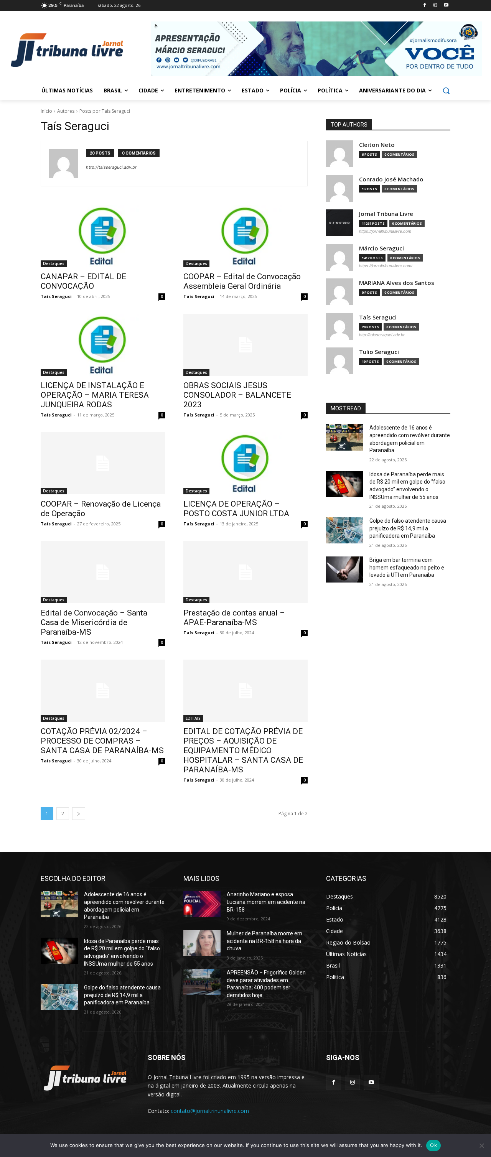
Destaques (53, 263)
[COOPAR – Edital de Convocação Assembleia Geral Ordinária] (245, 236)
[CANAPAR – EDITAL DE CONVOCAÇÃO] (103, 236)
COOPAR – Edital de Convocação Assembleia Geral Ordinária (242, 281)
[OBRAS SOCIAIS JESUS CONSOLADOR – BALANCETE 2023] (245, 345)
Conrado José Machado (391, 179)
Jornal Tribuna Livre (386, 213)
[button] (446, 90)
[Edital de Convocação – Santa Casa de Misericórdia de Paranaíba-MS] (103, 572)
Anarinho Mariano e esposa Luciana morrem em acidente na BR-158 (266, 901)
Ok (433, 1145)
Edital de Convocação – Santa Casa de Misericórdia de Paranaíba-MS (94, 622)
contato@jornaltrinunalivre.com (210, 1110)
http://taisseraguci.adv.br (111, 167)
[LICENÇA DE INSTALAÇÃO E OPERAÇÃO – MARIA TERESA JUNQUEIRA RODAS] (103, 345)
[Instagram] (435, 5)
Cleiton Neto (377, 144)
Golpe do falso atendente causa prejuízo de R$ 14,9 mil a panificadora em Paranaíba (407, 528)
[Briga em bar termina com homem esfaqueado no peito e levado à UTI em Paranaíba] (344, 569)
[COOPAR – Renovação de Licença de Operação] (103, 463)
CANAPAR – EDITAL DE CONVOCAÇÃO (83, 281)
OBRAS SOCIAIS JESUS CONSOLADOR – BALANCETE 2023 (237, 395)
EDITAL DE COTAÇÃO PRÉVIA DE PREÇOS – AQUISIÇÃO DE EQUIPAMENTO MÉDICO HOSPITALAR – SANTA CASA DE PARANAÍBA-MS (243, 750)
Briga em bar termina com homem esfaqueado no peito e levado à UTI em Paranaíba (406, 567)
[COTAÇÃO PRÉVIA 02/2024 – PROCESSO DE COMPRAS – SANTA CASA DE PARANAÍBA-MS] (103, 691)
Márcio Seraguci (381, 248)
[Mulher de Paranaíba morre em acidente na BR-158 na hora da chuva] (202, 943)
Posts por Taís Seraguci (104, 111)
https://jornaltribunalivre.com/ (385, 265)
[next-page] (78, 813)
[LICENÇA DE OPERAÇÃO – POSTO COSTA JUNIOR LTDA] (245, 463)
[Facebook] (424, 5)
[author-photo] (67, 163)
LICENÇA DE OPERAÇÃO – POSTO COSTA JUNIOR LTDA (236, 508)
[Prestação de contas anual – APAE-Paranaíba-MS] (245, 572)
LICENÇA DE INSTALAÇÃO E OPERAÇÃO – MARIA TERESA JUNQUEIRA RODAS (95, 395)
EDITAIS (193, 718)
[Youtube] (446, 5)
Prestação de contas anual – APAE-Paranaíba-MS (234, 617)
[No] (481, 1145)
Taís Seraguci (56, 296)
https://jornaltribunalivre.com (385, 231)
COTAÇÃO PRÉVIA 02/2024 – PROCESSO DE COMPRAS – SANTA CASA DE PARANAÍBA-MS (102, 741)
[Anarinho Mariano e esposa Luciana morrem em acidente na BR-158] (202, 904)
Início (46, 111)
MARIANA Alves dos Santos (396, 282)
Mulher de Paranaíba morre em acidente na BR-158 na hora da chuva (264, 940)
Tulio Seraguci (379, 351)
